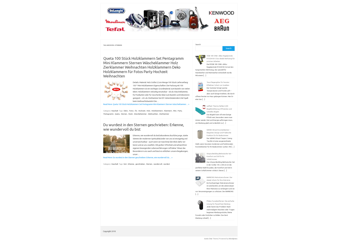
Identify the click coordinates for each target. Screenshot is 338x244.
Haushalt (114, 111)
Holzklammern (157, 111)
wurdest (166, 164)
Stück (130, 114)
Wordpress (233, 239)
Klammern (168, 111)
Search (198, 44)
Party (180, 111)
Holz (148, 111)
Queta (117, 114)
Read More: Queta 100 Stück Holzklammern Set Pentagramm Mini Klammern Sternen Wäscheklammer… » (146, 104)
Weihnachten (153, 114)
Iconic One (208, 239)
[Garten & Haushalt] (169, 32)
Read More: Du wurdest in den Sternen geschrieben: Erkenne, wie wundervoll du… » (137, 157)
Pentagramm (109, 114)
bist (125, 164)
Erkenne (131, 164)
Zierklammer (164, 114)
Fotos (131, 111)
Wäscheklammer (140, 114)
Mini (174, 111)
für (136, 111)
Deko (126, 111)
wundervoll (158, 164)
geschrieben (140, 164)
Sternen (124, 114)
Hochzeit (142, 111)
